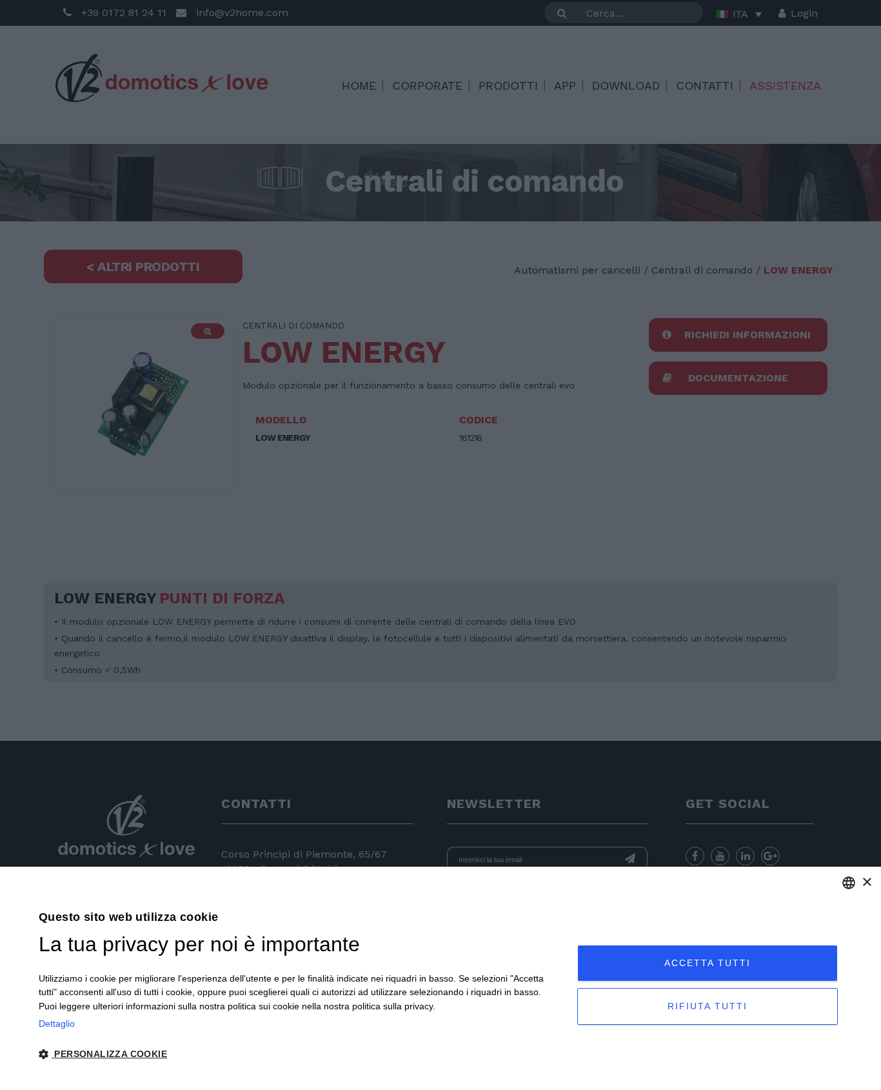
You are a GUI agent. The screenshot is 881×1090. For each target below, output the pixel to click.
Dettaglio (57, 1023)
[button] (300, 1054)
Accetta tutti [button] (707, 963)
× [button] (866, 882)
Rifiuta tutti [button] (707, 1006)
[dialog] (440, 978)
